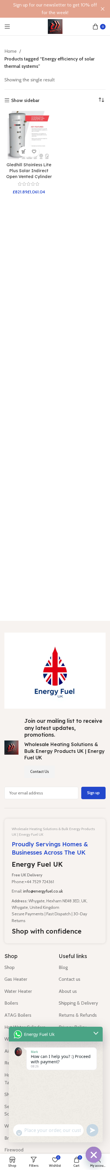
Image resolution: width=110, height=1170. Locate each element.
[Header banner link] (46, 9)
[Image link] (55, 670)
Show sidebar (25, 100)
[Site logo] (55, 26)
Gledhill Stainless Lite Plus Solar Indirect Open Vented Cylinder (29, 170)
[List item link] (27, 967)
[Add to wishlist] (34, 152)
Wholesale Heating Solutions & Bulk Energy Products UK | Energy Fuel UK (64, 751)
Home (11, 51)
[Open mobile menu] (7, 26)
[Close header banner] (102, 9)
